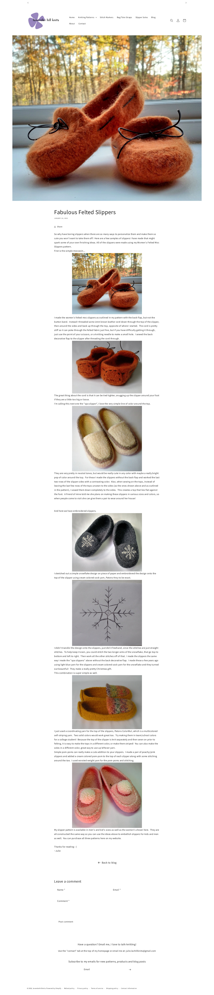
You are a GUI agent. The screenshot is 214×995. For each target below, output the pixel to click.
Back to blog (109, 862)
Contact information (129, 988)
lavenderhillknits (39, 988)
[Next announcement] (186, 3)
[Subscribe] (130, 969)
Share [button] (59, 226)
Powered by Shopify (53, 988)
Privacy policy (82, 988)
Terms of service (97, 988)
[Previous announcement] (28, 3)
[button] (87, 17)
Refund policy (69, 988)
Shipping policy (112, 988)
